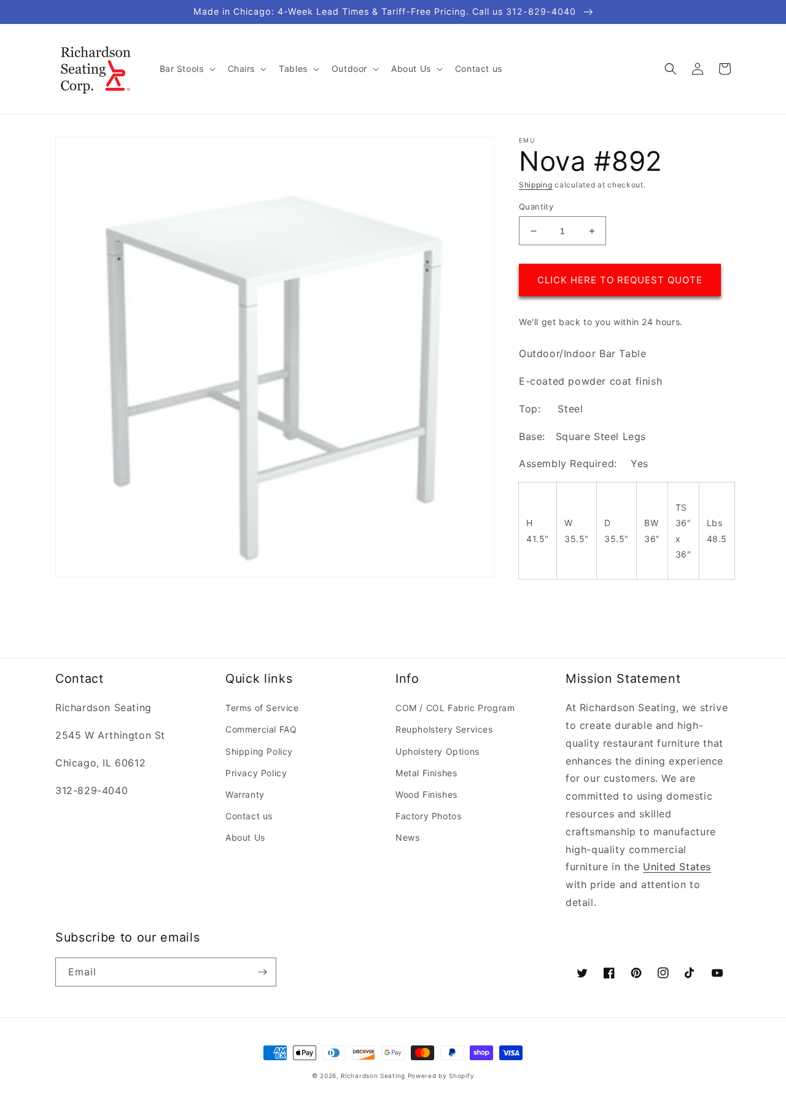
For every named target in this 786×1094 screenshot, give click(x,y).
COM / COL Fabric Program (455, 707)
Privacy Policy (256, 773)
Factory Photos (428, 816)
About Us (245, 837)
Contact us (249, 816)
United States (677, 866)
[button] (186, 69)
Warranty (245, 794)
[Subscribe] (262, 972)
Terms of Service (262, 707)
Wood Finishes (426, 794)
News (407, 837)
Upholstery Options (437, 751)
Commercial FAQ (261, 729)
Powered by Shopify (441, 1075)
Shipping (536, 184)
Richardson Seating (373, 1075)
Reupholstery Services (444, 729)
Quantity (536, 206)
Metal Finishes (426, 773)
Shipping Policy (259, 751)
